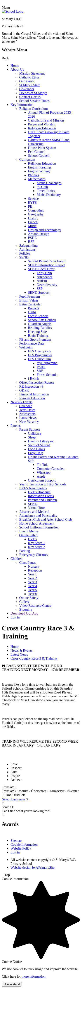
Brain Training (38, 335)
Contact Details (29, 97)
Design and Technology (44, 230)
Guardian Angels (39, 324)
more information (33, 976)
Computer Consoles (50, 468)
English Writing (39, 171)
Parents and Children (42, 500)
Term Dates (27, 410)
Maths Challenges (49, 183)
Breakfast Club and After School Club (45, 519)
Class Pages (27, 562)
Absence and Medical (34, 511)
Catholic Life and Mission (46, 120)
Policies (24, 253)
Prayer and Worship (41, 124)
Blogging (25, 609)
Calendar (25, 406)
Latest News (28, 418)
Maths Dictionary (49, 195)
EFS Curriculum (39, 359)
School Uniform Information (39, 527)
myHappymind (47, 363)
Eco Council (36, 151)
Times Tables (46, 191)
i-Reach (33, 378)
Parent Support (29, 429)
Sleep (32, 437)
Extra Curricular (30, 304)
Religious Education (42, 128)
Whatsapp (44, 472)
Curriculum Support (42, 480)
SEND (24, 257)
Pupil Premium (29, 296)
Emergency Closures (33, 555)
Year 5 (32, 590)
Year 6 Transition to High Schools (42, 484)
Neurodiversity (47, 285)
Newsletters (27, 414)
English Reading (39, 167)
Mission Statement (32, 73)
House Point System (42, 148)
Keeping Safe (37, 331)
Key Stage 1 (36, 543)
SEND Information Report (46, 265)
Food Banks (36, 449)
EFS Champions (39, 351)
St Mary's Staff (29, 85)
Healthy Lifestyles (40, 441)
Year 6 (32, 594)
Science (33, 198)
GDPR (24, 390)
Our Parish (26, 81)
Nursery (33, 566)
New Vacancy (29, 421)
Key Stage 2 (36, 547)
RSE (31, 241)
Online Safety (28, 535)
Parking (24, 551)
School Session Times (34, 101)
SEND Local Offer (41, 269)
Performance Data (31, 343)
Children (16, 558)
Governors (26, 89)
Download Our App (24, 613)
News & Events (21, 402)
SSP (40, 288)
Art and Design (38, 234)
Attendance (44, 277)
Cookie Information (24, 844)
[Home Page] (12, 11)
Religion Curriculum (33, 108)
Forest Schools (38, 316)
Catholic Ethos (29, 77)
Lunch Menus (28, 531)
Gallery (24, 601)
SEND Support (38, 292)
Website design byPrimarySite (32, 867)
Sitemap (16, 840)
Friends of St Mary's (33, 93)
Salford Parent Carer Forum (47, 261)
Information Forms (41, 496)
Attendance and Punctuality (38, 515)
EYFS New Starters (33, 488)
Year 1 (32, 574)
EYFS (32, 202)
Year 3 (32, 582)
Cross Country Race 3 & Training (33, 658)
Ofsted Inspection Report (36, 382)
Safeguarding (28, 245)
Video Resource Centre (35, 605)
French (33, 222)
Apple (41, 476)
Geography (36, 214)
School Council (38, 155)
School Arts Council (42, 320)
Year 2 (32, 578)
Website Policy (20, 848)
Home (14, 65)
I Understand (11, 984)
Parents (15, 425)
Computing (36, 210)
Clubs (32, 312)
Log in (15, 617)
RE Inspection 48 (31, 386)
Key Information (21, 105)
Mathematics (36, 179)
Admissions (27, 249)
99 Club (42, 187)
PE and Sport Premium (35, 339)
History (33, 218)
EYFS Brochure (39, 492)
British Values (28, 300)
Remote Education (32, 398)
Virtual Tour (36, 508)
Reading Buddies (40, 328)
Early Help (44, 273)
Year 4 (32, 586)
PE (30, 206)
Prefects (33, 308)
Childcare (34, 433)
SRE (40, 371)
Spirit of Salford (39, 445)
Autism (42, 281)
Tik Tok (42, 465)
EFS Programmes (40, 355)
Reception (35, 570)
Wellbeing (26, 347)
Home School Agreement (36, 523)
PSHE (32, 238)
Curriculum (27, 159)
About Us (17, 69)
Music (32, 226)
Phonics (33, 175)
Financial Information (34, 394)
